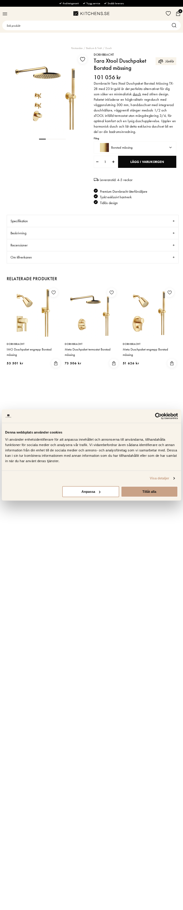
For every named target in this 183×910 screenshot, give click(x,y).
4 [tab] (62, 138)
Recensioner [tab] (19, 245)
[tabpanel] (48, 94)
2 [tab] (49, 138)
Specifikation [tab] (19, 221)
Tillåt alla (149, 491)
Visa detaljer (159, 478)
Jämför (169, 61)
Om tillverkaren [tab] (21, 257)
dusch (137, 94)
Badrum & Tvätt (94, 48)
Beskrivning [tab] (18, 233)
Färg (96, 138)
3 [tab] (55, 138)
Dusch (108, 48)
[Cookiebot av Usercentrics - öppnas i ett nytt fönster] (158, 416)
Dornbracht (104, 55)
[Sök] (175, 25)
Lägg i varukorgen (147, 162)
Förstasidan (77, 48)
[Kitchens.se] (91, 13)
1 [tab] (42, 138)
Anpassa (88, 491)
